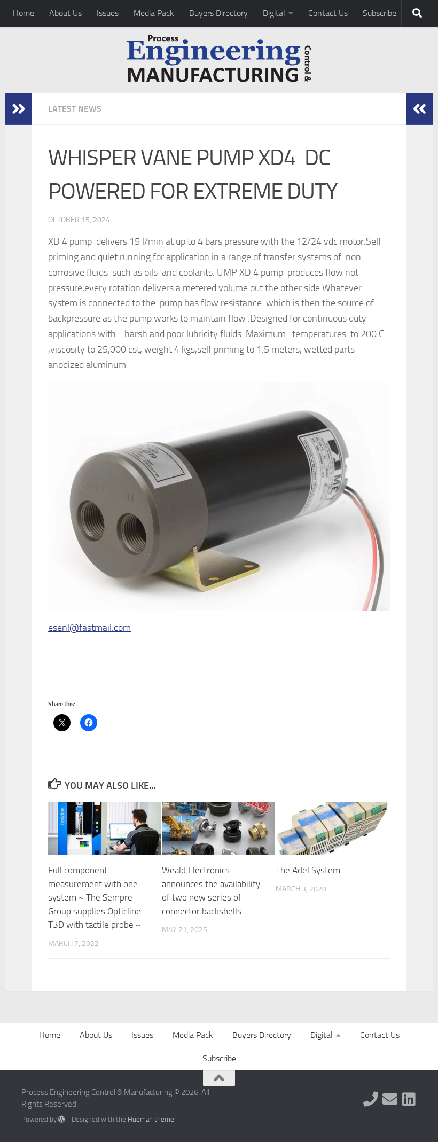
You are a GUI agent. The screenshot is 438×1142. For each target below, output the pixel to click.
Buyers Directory (218, 13)
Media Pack (154, 13)
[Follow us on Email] (389, 1099)
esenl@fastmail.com (89, 627)
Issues (108, 13)
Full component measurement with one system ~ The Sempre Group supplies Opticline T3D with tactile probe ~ (94, 897)
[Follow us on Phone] (370, 1099)
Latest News (74, 109)
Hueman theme (151, 1119)
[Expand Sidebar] (18, 109)
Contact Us (328, 13)
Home (23, 13)
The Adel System (308, 870)
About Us (65, 13)
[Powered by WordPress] (61, 1119)
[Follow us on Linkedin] (409, 1099)
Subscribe (379, 13)
